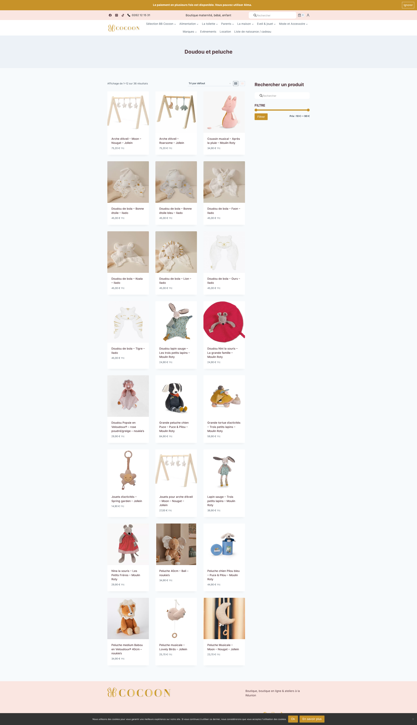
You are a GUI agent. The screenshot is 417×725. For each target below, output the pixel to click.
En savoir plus (312, 719)
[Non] (413, 719)
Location (225, 31)
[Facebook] (110, 15)
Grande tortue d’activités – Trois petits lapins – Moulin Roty (223, 427)
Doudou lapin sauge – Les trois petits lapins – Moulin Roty (174, 353)
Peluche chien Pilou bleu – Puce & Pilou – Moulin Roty (223, 575)
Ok (293, 719)
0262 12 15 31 (141, 15)
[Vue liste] (242, 83)
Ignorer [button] (408, 5)
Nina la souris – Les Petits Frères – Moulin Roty (125, 575)
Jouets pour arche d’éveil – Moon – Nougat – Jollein (176, 501)
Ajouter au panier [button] (123, 367)
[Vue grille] (235, 83)
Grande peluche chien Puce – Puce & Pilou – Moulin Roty (174, 427)
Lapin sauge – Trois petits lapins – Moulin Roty (221, 501)
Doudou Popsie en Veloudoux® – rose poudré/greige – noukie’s (127, 427)
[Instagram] (116, 15)
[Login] (308, 15)
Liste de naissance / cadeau (252, 31)
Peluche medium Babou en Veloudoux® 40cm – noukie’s (127, 649)
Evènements (208, 31)
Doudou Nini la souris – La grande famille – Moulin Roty (222, 353)
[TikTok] (123, 15)
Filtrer (261, 116)
